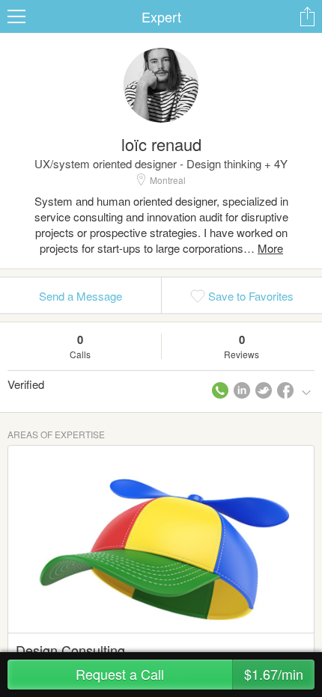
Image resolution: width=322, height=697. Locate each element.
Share (307, 16)
